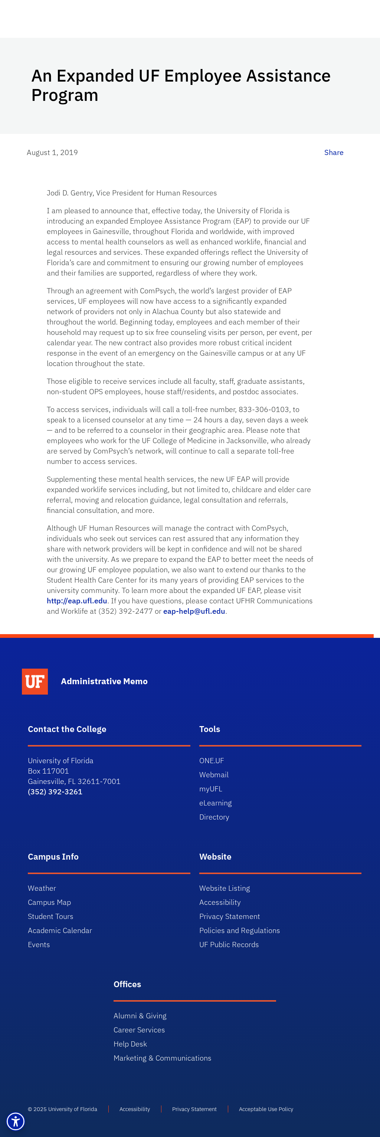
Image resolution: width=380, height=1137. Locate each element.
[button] (15, 1121)
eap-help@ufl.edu (194, 611)
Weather (42, 888)
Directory (214, 817)
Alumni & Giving (140, 1016)
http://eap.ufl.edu (77, 601)
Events (39, 944)
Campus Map (49, 902)
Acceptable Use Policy (266, 1109)
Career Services (139, 1030)
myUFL (210, 789)
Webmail (214, 774)
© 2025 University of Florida (62, 1109)
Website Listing (224, 888)
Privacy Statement (229, 916)
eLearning (215, 803)
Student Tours (50, 916)
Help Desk (130, 1044)
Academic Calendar (60, 930)
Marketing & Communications (163, 1058)
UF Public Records (229, 944)
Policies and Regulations (239, 930)
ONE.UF (211, 760)
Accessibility (220, 902)
